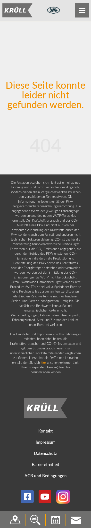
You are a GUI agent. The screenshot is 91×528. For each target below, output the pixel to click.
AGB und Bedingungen (46, 476)
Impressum (46, 442)
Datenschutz (45, 453)
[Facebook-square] (27, 496)
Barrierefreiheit (45, 465)
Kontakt (45, 431)
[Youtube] (45, 496)
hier (43, 362)
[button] (82, 10)
